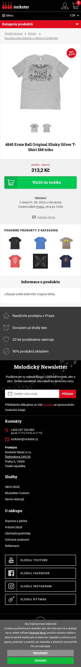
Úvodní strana (14, 33)
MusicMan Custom (17, 493)
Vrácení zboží (13, 527)
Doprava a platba (16, 521)
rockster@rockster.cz (24, 439)
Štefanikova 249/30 (18, 456)
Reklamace (12, 545)
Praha (40, 206)
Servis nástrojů (14, 499)
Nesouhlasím (40, 652)
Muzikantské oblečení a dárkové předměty (31, 38)
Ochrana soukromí (17, 539)
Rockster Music (37, 632)
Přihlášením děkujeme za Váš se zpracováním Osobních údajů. (39, 407)
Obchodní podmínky (18, 533)
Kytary (32, 33)
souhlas (48, 404)
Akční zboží (12, 486)
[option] (40, 82)
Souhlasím (40, 660)
